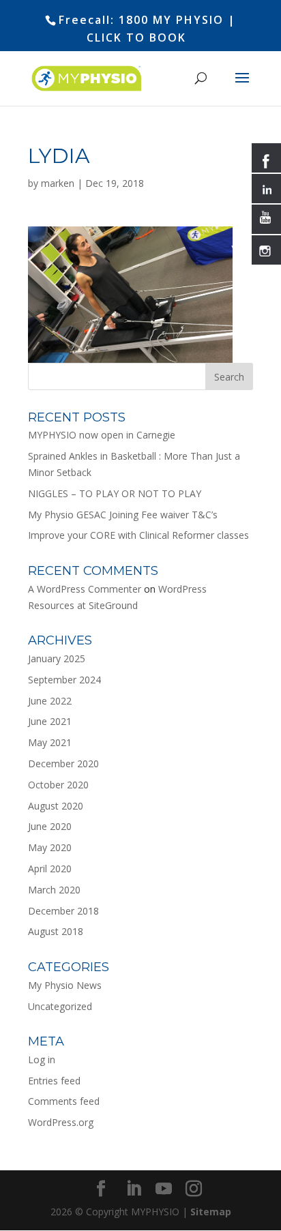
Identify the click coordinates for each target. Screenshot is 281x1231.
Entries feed (54, 1080)
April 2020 (50, 868)
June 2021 (50, 721)
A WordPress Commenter (84, 588)
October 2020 (58, 784)
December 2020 (63, 763)
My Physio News (65, 985)
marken (57, 183)
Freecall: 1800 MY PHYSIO (141, 19)
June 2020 (50, 826)
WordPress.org (60, 1122)
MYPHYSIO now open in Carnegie (101, 434)
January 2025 (56, 658)
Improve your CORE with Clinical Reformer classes (138, 535)
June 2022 (50, 700)
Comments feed (64, 1101)
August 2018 (55, 931)
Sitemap (210, 1211)
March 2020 (54, 889)
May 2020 (50, 847)
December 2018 (63, 910)
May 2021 (50, 742)
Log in (41, 1059)
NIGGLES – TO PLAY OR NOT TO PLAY (114, 493)
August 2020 (55, 805)
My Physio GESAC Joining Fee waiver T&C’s (123, 514)
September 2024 (64, 679)
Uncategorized (60, 1006)
